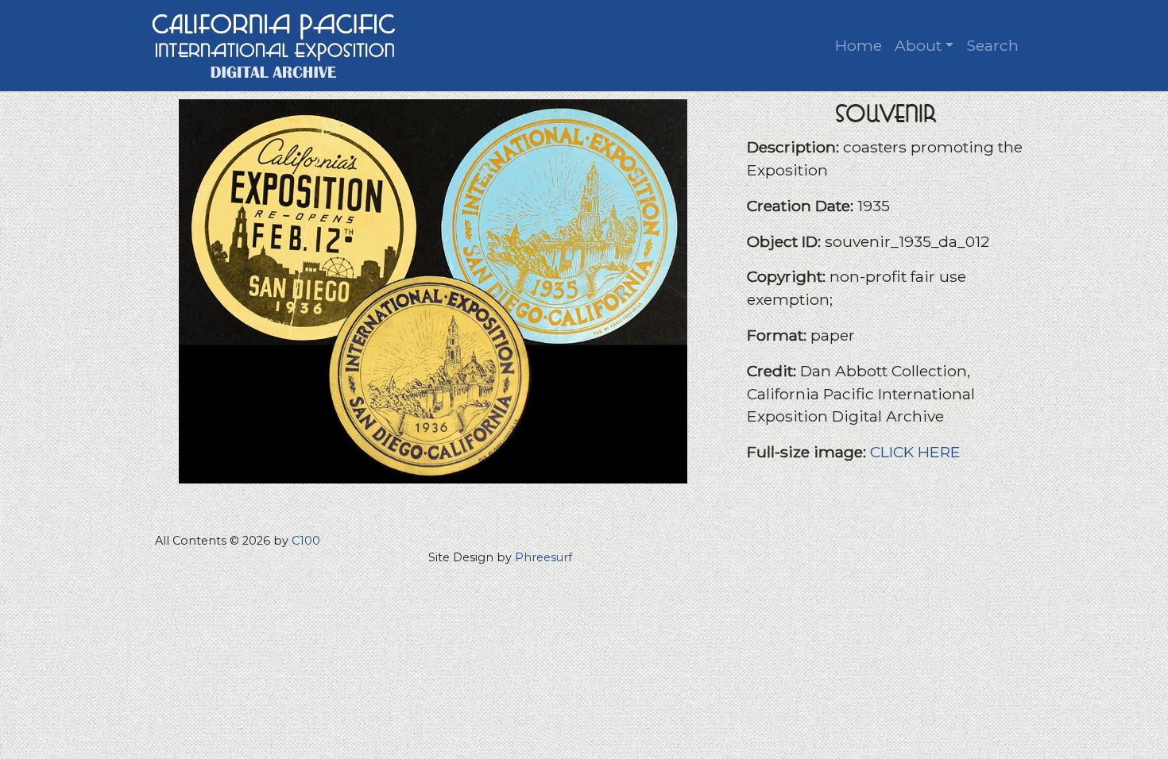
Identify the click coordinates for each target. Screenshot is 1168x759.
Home (858, 45)
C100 (306, 541)
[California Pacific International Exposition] (274, 44)
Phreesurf (543, 557)
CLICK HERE (915, 451)
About (918, 45)
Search (992, 45)
